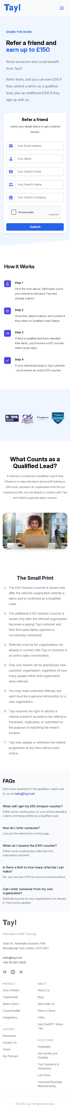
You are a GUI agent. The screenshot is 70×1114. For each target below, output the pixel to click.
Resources (9, 1035)
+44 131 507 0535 (14, 962)
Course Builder (12, 1010)
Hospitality (44, 1046)
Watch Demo (11, 1004)
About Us (43, 990)
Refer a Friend (46, 1010)
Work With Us (46, 1004)
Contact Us (10, 1042)
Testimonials (10, 997)
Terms (6, 1049)
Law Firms (44, 1075)
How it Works (11, 990)
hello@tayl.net (24, 793)
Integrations (10, 1017)
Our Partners (10, 1056)
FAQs (41, 1017)
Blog (40, 997)
